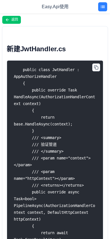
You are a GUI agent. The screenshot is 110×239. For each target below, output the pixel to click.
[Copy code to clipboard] (96, 67)
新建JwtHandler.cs (36, 49)
